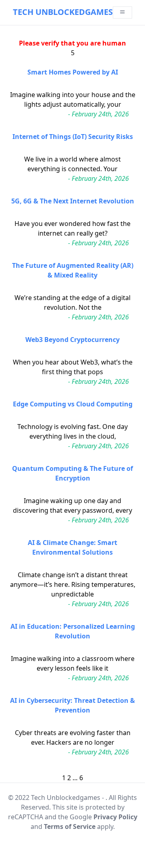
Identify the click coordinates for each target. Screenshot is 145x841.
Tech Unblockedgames (63, 11)
